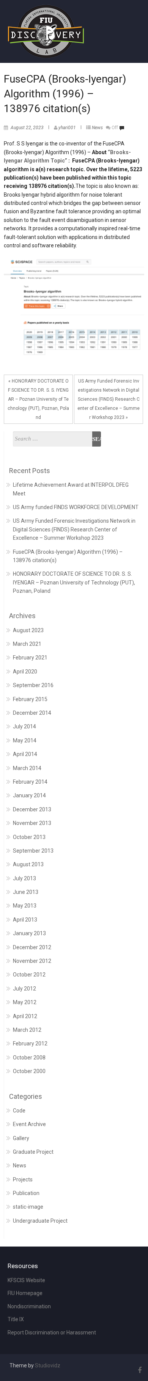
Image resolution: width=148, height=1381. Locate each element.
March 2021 (27, 644)
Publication (26, 1193)
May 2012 (24, 1002)
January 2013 (29, 933)
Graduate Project (33, 1152)
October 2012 (29, 975)
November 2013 (32, 823)
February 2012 (30, 1043)
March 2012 (27, 1030)
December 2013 (32, 809)
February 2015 (30, 699)
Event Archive (29, 1124)
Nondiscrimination (29, 1306)
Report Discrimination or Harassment (52, 1332)
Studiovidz (47, 1365)
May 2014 (24, 740)
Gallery (21, 1138)
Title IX (16, 1319)
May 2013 (24, 906)
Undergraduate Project (40, 1221)
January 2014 (29, 795)
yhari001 (67, 127)
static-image (28, 1207)
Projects (23, 1179)
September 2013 (33, 851)
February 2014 (30, 782)
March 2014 (27, 768)
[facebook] (138, 1370)
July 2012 (24, 989)
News (97, 127)
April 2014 (25, 754)
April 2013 (25, 920)
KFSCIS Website (26, 1280)
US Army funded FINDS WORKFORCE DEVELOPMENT (76, 507)
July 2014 (24, 726)
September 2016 (33, 685)
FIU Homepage (25, 1293)
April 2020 (25, 672)
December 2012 (32, 947)
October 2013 (29, 837)
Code (19, 1111)
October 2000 (29, 1071)
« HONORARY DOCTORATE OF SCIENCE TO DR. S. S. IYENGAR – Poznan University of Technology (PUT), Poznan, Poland (38, 399)
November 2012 (32, 961)
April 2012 (25, 1016)
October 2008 (29, 1057)
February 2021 (30, 658)
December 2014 (32, 713)
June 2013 (25, 892)
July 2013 (24, 878)
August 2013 (28, 864)
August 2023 (28, 630)
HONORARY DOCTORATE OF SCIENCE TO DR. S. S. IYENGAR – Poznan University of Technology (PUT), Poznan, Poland (74, 582)
